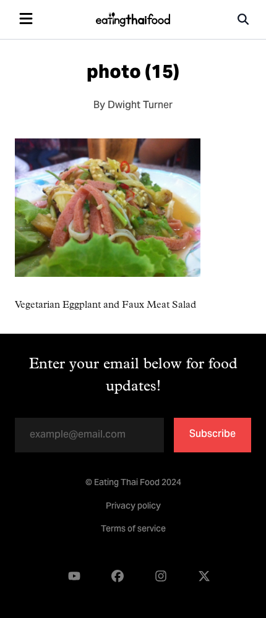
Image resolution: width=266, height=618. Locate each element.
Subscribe (212, 434)
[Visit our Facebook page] (117, 576)
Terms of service (133, 529)
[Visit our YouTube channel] (74, 576)
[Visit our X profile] (204, 576)
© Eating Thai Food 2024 (133, 483)
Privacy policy (133, 506)
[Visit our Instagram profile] (160, 576)
